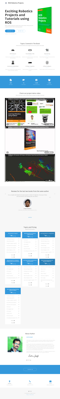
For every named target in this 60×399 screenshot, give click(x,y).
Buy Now (20, 30)
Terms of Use (31, 394)
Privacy (27, 394)
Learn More (9, 30)
